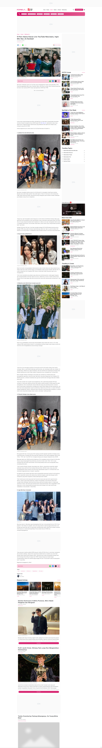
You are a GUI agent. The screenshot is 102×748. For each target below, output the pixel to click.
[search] (73, 9)
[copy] (59, 81)
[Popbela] (25, 9)
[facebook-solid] (53, 81)
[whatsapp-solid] (50, 81)
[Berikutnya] (60, 651)
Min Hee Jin (43, 123)
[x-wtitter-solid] (56, 81)
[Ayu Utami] (18, 576)
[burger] (84, 9)
